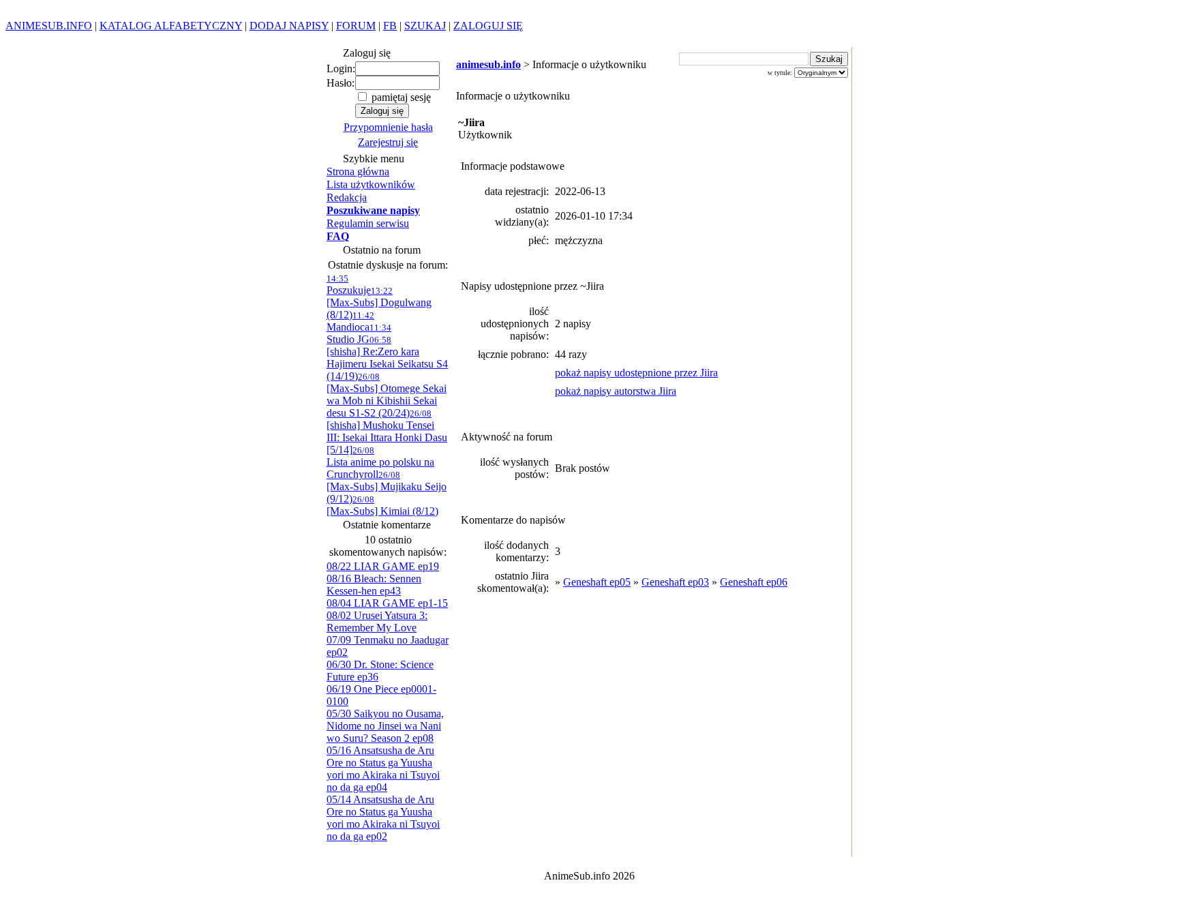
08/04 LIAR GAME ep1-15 (387, 603)
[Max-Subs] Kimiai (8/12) (382, 505)
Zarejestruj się (388, 142)
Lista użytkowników (371, 184)
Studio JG (359, 333)
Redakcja (347, 197)
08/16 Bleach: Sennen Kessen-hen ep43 (374, 585)
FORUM (356, 25)
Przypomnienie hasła (388, 127)
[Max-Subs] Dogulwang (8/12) (379, 303)
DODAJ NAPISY (289, 25)
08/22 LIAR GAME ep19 (383, 566)
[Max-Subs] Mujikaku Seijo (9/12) (387, 487)
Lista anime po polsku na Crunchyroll (380, 462)
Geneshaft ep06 (753, 582)
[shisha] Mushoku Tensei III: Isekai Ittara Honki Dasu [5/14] (387, 431)
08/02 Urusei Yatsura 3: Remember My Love (377, 621)
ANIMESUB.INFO (48, 25)
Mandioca (350, 321)
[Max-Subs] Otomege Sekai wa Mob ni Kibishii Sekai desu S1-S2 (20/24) (387, 395)
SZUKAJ (425, 25)
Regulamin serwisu (368, 223)
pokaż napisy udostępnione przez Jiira (636, 372)
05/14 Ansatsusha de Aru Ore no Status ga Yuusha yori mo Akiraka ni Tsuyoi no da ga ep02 (383, 818)
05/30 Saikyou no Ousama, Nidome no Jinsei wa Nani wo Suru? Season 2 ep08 (385, 726)
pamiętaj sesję (400, 97)
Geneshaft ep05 (597, 582)
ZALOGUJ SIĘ (488, 25)
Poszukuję (349, 284)
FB (390, 25)
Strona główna (358, 171)
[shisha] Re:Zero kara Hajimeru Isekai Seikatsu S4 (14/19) (387, 358)
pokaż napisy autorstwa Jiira (615, 391)
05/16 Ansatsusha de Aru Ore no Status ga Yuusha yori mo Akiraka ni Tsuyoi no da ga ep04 (383, 769)
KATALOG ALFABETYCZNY (171, 25)
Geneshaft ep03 (675, 582)
